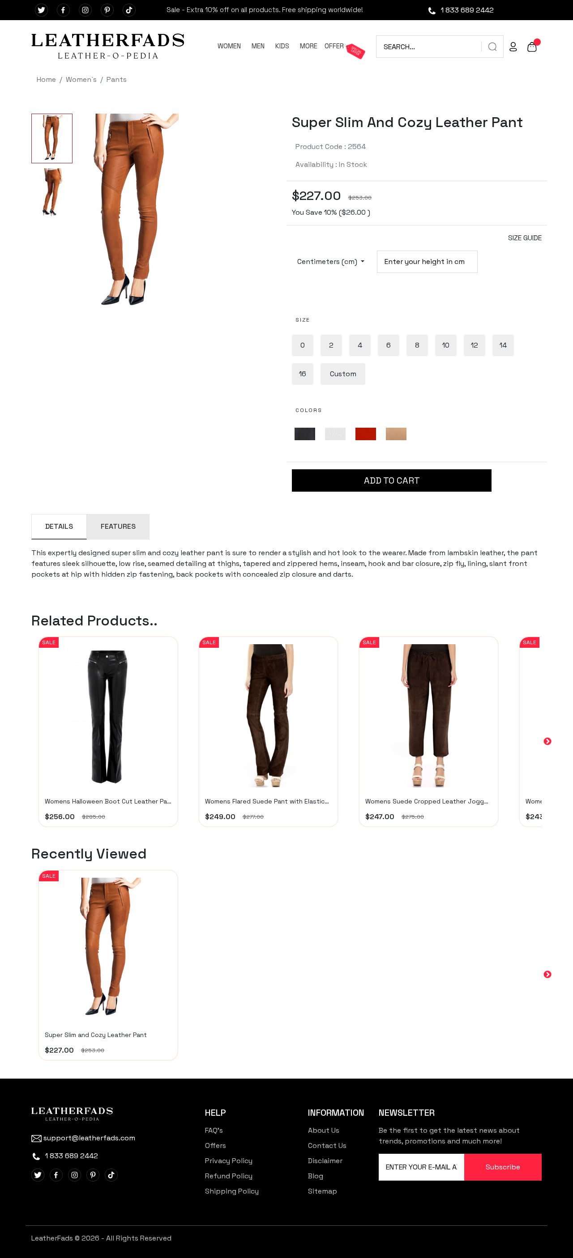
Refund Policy (228, 1176)
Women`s (81, 79)
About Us (323, 1130)
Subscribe (503, 1167)
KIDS (282, 46)
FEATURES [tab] (118, 526)
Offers (215, 1145)
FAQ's (214, 1130)
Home (46, 79)
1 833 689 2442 (466, 10)
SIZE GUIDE (525, 237)
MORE (308, 46)
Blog (315, 1176)
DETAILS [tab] (59, 526)
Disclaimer (325, 1160)
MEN (258, 46)
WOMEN (229, 46)
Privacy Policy (228, 1160)
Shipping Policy (232, 1191)
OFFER (334, 46)
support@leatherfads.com (89, 1138)
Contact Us (327, 1145)
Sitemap (322, 1191)
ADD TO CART (392, 480)
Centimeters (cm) (328, 261)
